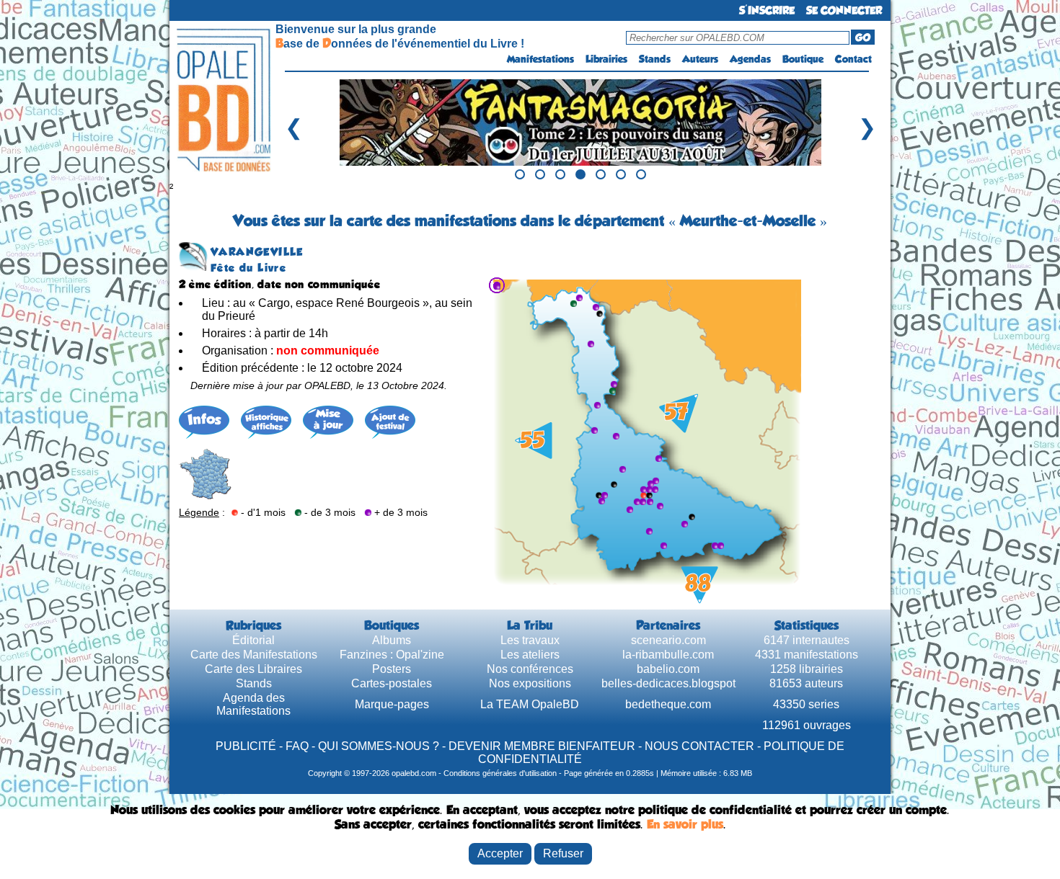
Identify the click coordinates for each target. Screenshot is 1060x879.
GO (862, 37)
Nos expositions (530, 683)
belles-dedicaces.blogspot (668, 683)
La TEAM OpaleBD (529, 704)
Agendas (750, 59)
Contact (853, 59)
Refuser (563, 853)
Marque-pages (392, 704)
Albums (391, 640)
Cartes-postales (391, 683)
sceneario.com (668, 640)
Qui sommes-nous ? (378, 746)
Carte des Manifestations (253, 654)
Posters (391, 669)
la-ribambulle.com (668, 654)
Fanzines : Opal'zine (392, 654)
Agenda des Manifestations (253, 704)
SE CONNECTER (844, 10)
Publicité (246, 746)
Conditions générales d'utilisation (500, 773)
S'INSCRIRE (767, 10)
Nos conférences (530, 669)
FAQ (297, 746)
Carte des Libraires (253, 669)
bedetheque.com (668, 704)
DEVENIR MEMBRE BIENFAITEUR (542, 746)
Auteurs (700, 59)
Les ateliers (530, 654)
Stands (655, 59)
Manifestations (540, 59)
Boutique (802, 59)
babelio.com (668, 669)
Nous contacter (699, 746)
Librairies (606, 59)
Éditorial (253, 640)
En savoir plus (685, 824)
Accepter (500, 853)
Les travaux (530, 640)
